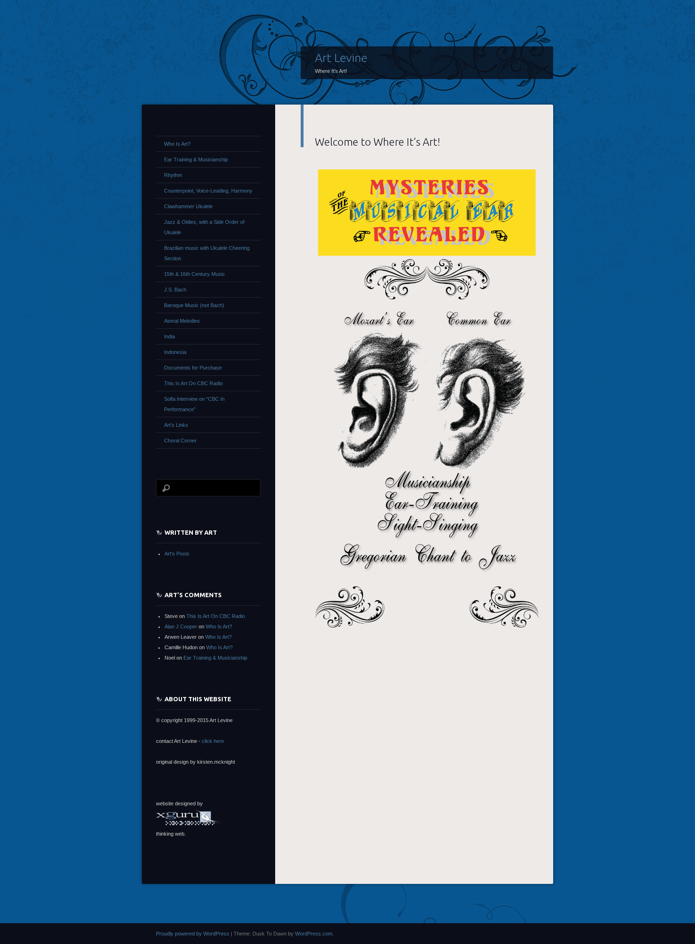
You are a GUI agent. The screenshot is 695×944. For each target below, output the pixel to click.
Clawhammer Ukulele (188, 206)
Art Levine (341, 57)
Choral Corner (180, 440)
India (169, 336)
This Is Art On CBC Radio (193, 383)
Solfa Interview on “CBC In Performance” (194, 404)
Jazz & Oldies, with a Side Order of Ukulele (204, 227)
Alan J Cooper (181, 626)
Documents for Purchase (193, 368)
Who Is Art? (177, 144)
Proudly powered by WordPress (192, 933)
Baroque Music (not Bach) (194, 305)
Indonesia (175, 352)
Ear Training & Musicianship (196, 159)
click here (213, 741)
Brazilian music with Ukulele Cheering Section (207, 253)
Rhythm (173, 175)
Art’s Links (176, 425)
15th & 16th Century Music (194, 274)
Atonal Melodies (182, 321)
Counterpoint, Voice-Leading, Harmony (208, 191)
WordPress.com (313, 933)
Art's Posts (177, 553)
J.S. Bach (175, 289)
